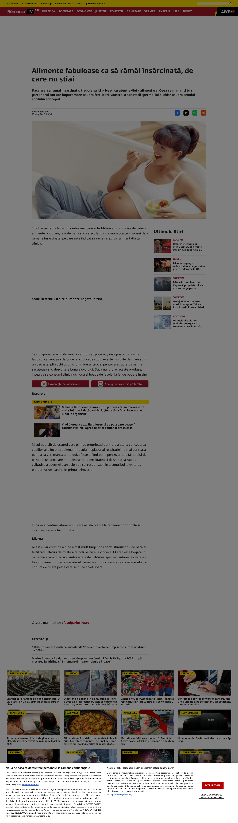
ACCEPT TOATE (213, 785)
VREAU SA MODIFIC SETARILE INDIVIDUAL (211, 796)
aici (70, 804)
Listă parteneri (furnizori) (119, 794)
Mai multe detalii (30, 784)
